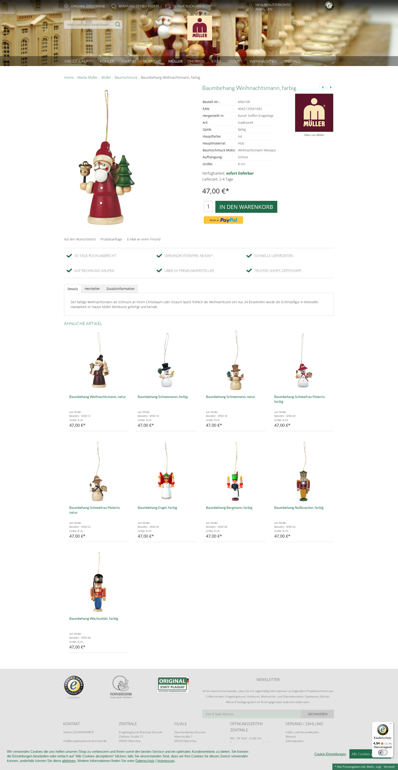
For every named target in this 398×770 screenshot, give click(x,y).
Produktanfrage (111, 239)
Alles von (314, 135)
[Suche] (118, 24)
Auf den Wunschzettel (80, 239)
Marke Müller (87, 77)
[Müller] (199, 30)
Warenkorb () (316, 24)
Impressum (166, 761)
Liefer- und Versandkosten (302, 732)
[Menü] (390, 724)
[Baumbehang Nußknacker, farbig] (303, 471)
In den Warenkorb (246, 207)
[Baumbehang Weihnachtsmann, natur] (98, 361)
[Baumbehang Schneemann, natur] (235, 361)
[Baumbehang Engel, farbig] (166, 471)
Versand (389, 767)
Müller (106, 77)
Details (72, 289)
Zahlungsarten (295, 741)
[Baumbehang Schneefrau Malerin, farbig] (303, 361)
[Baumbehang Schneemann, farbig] (166, 361)
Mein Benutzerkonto (273, 5)
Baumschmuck (126, 77)
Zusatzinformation (120, 288)
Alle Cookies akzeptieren (370, 754)
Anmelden (263, 9)
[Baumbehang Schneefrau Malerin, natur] (98, 471)
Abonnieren (318, 714)
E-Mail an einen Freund (143, 239)
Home (69, 77)
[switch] (382, 752)
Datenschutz (145, 761)
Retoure (291, 736)
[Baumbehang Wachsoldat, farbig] (98, 582)
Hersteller (92, 288)
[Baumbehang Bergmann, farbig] (235, 471)
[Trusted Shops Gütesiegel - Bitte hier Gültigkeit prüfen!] (329, 5)
